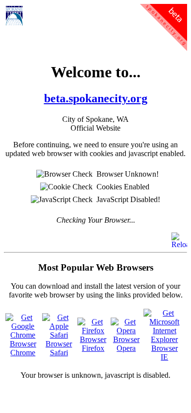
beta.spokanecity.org (95, 98)
